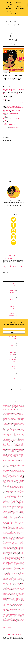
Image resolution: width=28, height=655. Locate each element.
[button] (14, 322)
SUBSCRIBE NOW (14, 332)
